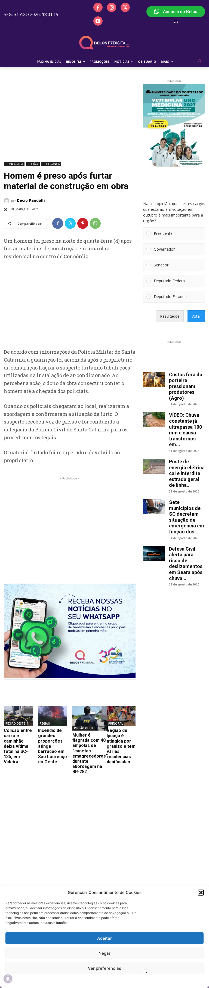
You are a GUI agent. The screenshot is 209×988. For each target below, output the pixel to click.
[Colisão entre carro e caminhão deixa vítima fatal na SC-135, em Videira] (18, 716)
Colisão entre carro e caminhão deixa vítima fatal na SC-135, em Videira (18, 746)
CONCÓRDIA (14, 164)
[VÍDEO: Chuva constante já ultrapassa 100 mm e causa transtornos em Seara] (154, 419)
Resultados (170, 316)
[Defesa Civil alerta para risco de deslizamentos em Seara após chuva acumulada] (154, 553)
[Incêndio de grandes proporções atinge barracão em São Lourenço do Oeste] (52, 716)
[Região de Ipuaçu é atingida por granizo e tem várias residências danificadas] (121, 716)
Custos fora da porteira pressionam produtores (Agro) (185, 386)
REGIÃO (32, 164)
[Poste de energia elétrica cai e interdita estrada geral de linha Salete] (154, 466)
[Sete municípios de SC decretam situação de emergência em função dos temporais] (154, 506)
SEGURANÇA (51, 164)
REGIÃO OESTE (15, 723)
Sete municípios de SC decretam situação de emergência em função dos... (186, 516)
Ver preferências (104, 968)
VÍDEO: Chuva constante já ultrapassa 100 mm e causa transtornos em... (185, 429)
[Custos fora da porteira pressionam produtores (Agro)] (154, 379)
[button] (201, 892)
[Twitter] (125, 7)
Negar (104, 953)
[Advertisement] (70, 119)
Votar (196, 316)
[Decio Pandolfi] (7, 200)
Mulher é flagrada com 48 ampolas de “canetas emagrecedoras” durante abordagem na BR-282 (90, 753)
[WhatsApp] (95, 223)
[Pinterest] (82, 223)
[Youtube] (98, 21)
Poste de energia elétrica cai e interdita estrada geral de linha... (187, 473)
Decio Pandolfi (31, 200)
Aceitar (104, 938)
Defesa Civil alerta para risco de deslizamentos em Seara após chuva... (185, 563)
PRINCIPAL (115, 723)
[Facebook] (98, 7)
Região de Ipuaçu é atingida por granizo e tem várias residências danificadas (121, 746)
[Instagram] (111, 7)
